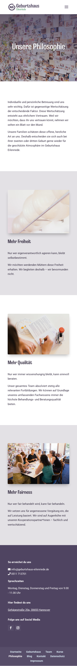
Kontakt (41, 656)
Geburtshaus (33, 651)
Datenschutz (57, 656)
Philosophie (15, 656)
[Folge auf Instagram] (18, 628)
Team (48, 651)
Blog (29, 656)
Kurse (60, 651)
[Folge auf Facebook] (11, 628)
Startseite (15, 651)
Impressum (36, 660)
